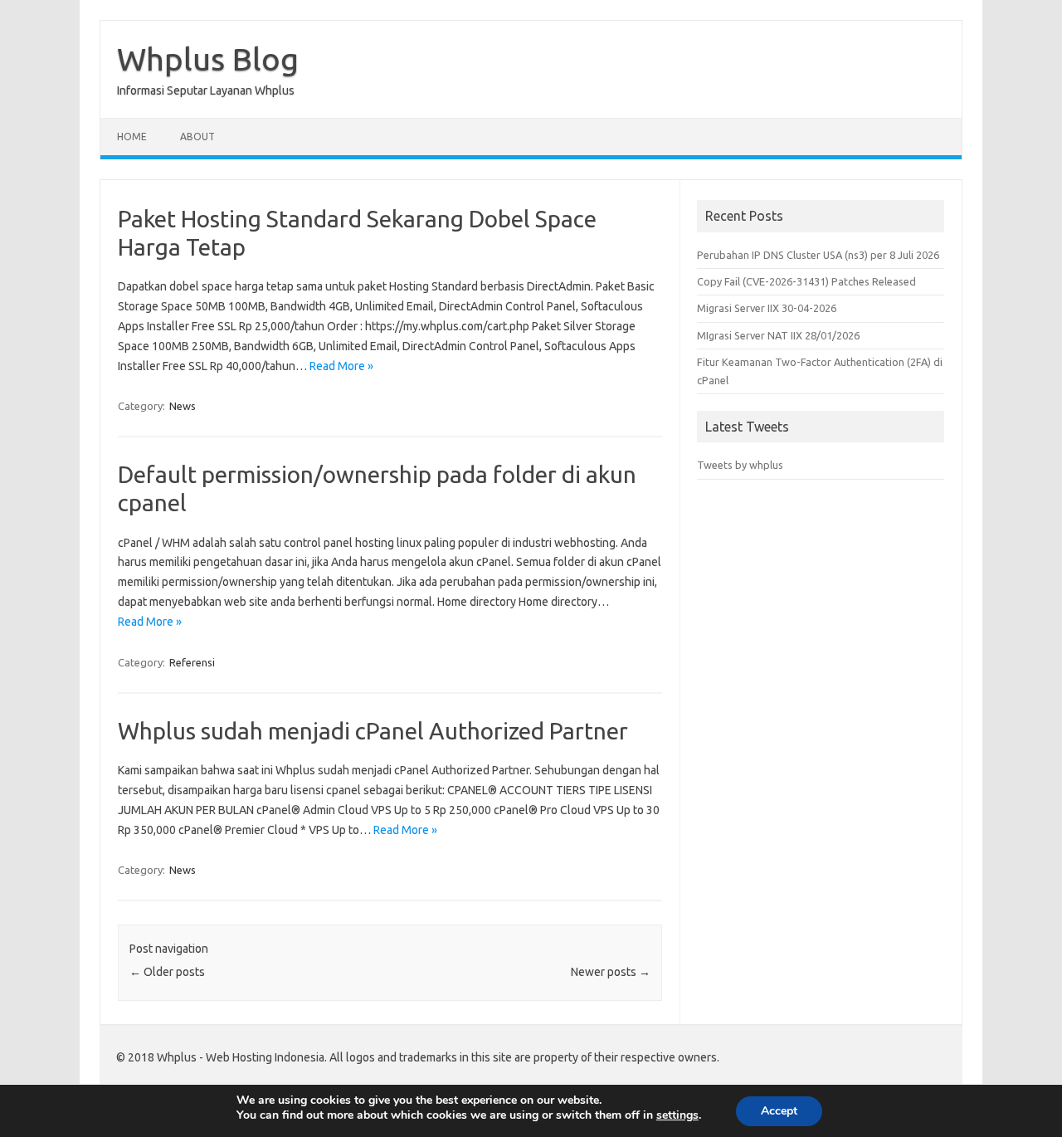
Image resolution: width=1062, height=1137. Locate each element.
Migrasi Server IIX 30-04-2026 (766, 308)
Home (132, 136)
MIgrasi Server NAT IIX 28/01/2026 (778, 335)
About (197, 136)
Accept (779, 1111)
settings (677, 1115)
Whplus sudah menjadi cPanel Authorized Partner (373, 731)
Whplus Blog (208, 58)
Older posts (167, 971)
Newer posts (610, 971)
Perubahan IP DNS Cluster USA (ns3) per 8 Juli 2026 (818, 255)
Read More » (341, 366)
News (182, 406)
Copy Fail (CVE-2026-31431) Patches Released (806, 281)
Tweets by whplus (740, 465)
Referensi (192, 662)
